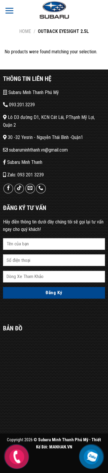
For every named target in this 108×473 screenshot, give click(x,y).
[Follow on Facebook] (8, 189)
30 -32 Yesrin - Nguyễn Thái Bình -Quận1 (45, 137)
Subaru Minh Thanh (24, 162)
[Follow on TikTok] (19, 189)
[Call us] (41, 189)
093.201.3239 (21, 105)
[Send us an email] (30, 189)
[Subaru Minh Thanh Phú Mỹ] (54, 10)
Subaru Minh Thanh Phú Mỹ (33, 92)
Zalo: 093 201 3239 (25, 175)
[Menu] (9, 10)
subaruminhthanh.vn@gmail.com (38, 150)
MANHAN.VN (60, 447)
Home (25, 31)
